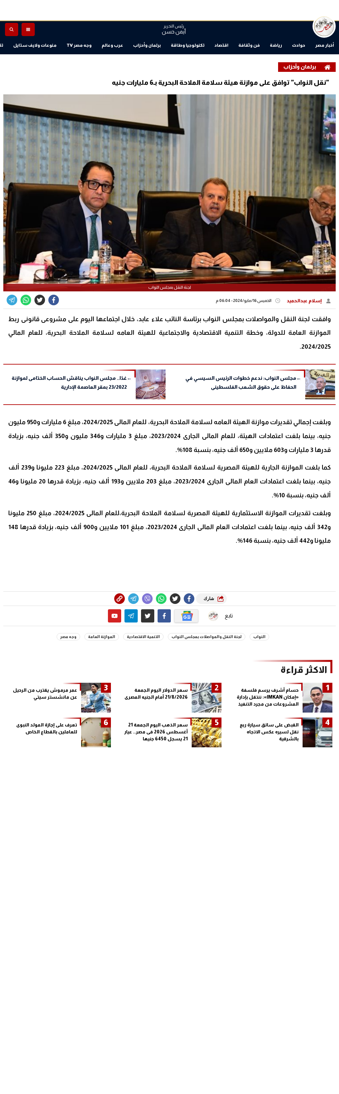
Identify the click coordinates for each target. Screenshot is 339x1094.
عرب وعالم (112, 45)
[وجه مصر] (324, 26)
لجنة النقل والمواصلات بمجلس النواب (206, 636)
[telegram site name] (131, 615)
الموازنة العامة (101, 636)
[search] (11, 29)
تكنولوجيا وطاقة (188, 45)
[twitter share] (39, 300)
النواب (259, 636)
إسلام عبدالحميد (305, 300)
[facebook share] (53, 300)
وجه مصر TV (79, 45)
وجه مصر (68, 636)
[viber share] (12, 300)
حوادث (298, 45)
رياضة (276, 45)
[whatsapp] (119, 598)
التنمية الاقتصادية (143, 636)
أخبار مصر (324, 45)
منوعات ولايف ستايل (35, 45)
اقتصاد (221, 45)
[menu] (28, 29)
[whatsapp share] (26, 300)
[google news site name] (186, 615)
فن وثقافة (249, 45)
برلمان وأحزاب (147, 45)
